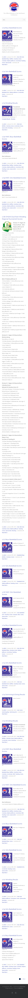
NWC (22, 167)
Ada (18, 57)
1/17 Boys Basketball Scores (12, 935)
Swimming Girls (13, 712)
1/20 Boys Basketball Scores (12, 824)
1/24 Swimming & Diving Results (13, 694)
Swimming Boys (5, 712)
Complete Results (6, 119)
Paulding (23, 60)
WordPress (21, 988)
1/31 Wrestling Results (10, 103)
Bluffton (11, 58)
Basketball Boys (5, 58)
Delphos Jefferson (11, 60)
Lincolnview (18, 60)
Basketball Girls (5, 92)
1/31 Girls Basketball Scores (11, 71)
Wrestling (10, 127)
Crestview (4, 60)
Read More (4, 64)
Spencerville (8, 62)
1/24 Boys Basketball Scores (12, 625)
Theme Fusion (22, 986)
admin (4, 57)
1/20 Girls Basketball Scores (12, 850)
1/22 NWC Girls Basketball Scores (14, 785)
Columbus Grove (17, 58)
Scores (3, 62)
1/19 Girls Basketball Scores (12, 909)
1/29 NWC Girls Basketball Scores (14, 178)
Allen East (21, 57)
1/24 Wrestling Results (10, 721)
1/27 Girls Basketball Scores (12, 566)
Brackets (13, 119)
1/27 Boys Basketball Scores (12, 539)
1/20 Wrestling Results (10, 879)
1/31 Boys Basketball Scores (12, 28)
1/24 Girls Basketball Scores (12, 663)
